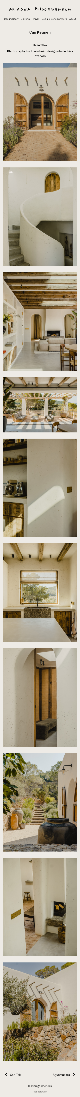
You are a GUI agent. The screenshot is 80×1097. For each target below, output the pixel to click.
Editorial (25, 19)
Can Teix (15, 1075)
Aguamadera (62, 1075)
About (72, 19)
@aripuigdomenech (40, 1086)
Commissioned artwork (54, 19)
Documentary (11, 19)
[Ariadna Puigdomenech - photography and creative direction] (40, 9)
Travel (36, 19)
